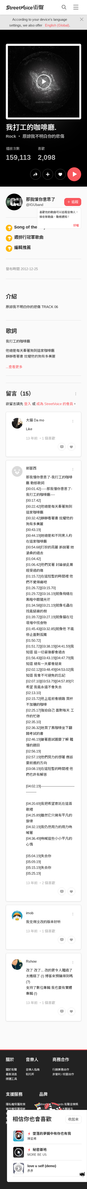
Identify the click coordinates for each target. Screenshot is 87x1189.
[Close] (82, 19)
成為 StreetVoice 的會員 (54, 404)
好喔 (76, 225)
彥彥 (30, 1170)
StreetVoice (25, 7)
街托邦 (30, 1074)
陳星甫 (31, 1138)
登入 (27, 404)
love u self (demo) (41, 1166)
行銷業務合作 (60, 1069)
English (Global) (57, 25)
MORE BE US (37, 1154)
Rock (11, 136)
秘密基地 (39, 1150)
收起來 (73, 1119)
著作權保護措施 (15, 1109)
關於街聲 (11, 1069)
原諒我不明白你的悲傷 (43, 136)
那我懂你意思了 (40, 199)
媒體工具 (11, 1079)
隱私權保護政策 (15, 1104)
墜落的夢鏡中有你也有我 (51, 1133)
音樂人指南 (33, 1069)
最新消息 (11, 1074)
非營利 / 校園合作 (63, 1074)
